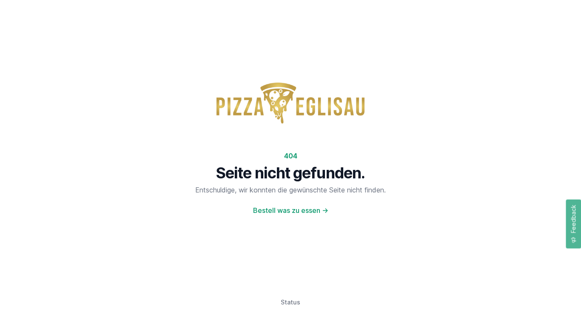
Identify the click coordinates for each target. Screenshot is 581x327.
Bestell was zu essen (290, 210)
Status (290, 302)
